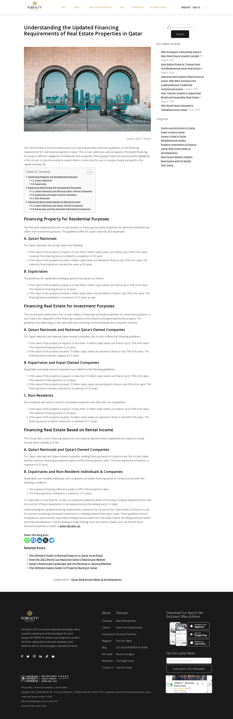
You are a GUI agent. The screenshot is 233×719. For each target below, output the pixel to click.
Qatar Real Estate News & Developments (96, 579)
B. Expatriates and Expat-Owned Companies (55, 194)
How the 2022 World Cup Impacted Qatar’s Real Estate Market (67, 559)
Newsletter (107, 660)
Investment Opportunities (129, 627)
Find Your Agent (124, 640)
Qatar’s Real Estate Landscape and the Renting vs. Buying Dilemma (70, 563)
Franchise (138, 7)
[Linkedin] (39, 540)
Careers (106, 627)
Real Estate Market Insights (176, 156)
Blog (104, 647)
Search (180, 34)
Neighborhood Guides (173, 140)
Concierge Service (125, 660)
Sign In (196, 7)
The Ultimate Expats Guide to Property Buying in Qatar (63, 568)
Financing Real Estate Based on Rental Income (54, 201)
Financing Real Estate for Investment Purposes (54, 187)
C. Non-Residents (41, 198)
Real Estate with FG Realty (176, 161)
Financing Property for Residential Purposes (53, 176)
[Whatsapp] (27, 540)
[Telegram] (52, 540)
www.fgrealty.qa (70, 526)
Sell (122, 7)
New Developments (126, 620)
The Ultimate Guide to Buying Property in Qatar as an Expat (66, 555)
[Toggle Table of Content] (88, 172)
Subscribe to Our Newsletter (189, 669)
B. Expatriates (39, 183)
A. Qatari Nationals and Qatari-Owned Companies (58, 205)
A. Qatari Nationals (42, 180)
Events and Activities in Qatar (178, 128)
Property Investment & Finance (178, 144)
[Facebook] (33, 540)
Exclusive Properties (101, 7)
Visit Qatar (167, 165)
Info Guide (107, 654)
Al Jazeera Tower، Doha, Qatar (34, 706)
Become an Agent (125, 654)
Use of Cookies (61, 687)
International (158, 7)
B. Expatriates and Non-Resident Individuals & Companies (62, 209)
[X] (45, 540)
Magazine (107, 640)
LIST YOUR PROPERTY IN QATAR (131, 647)
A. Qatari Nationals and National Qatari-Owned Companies (62, 191)
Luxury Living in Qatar (173, 136)
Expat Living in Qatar (173, 132)
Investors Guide (124, 667)
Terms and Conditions (43, 687)
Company (107, 620)
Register (186, 7)
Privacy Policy (26, 687)
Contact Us (107, 667)
